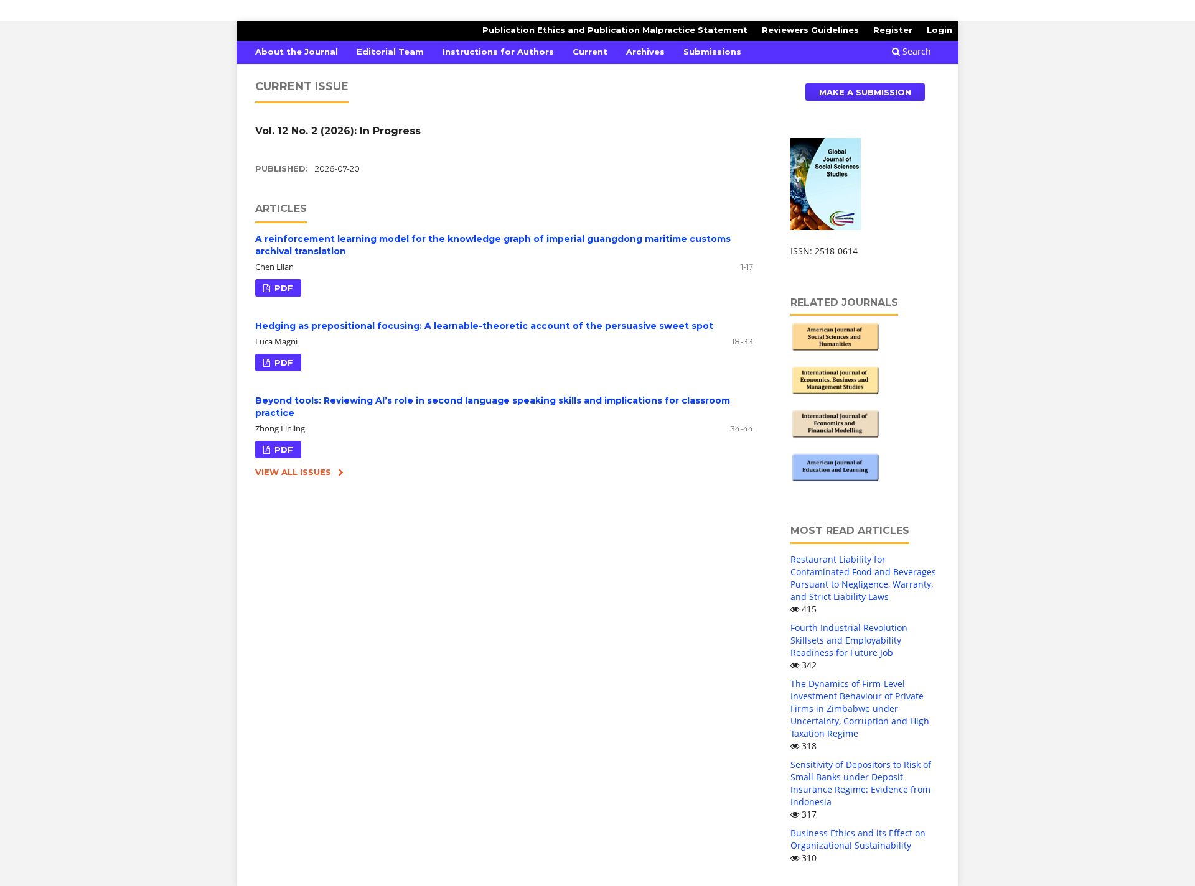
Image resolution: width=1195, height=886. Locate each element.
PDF (282, 288)
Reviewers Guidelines (810, 30)
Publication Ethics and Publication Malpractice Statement (614, 30)
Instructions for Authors (498, 52)
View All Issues (293, 472)
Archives (645, 52)
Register (892, 30)
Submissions (712, 52)
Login (939, 30)
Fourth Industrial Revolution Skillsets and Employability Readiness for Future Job (848, 640)
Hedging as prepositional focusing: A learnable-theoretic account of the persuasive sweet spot (484, 325)
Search (915, 51)
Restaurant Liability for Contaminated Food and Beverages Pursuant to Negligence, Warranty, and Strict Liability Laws (863, 577)
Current (590, 52)
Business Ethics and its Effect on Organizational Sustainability (858, 839)
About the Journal (296, 52)
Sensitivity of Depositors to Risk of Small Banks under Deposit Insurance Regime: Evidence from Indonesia (860, 783)
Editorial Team (390, 52)
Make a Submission (865, 92)
